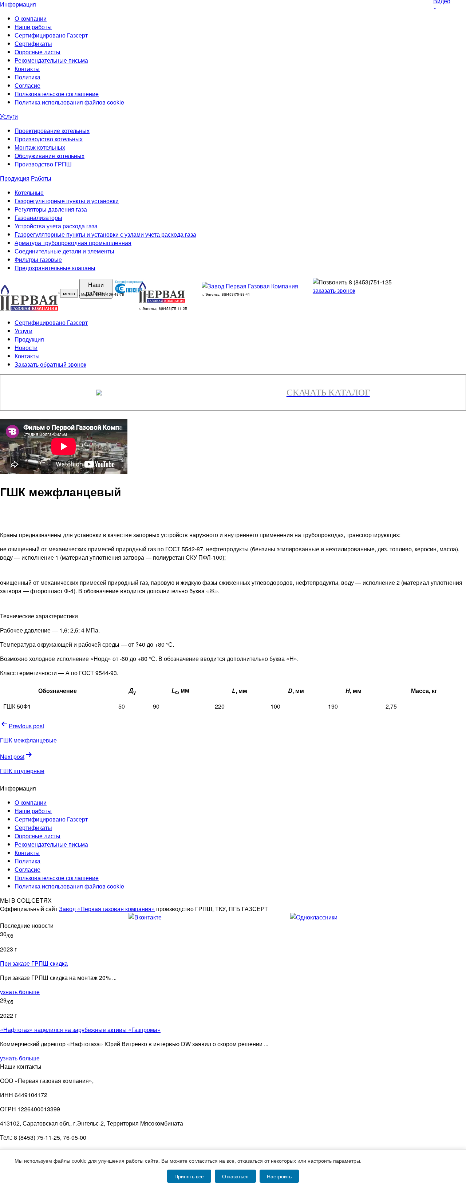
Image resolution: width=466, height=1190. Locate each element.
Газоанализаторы (38, 217)
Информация (18, 4)
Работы (41, 178)
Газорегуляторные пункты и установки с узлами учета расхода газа (105, 234)
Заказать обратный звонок (50, 364)
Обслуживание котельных (49, 155)
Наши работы (33, 27)
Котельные (29, 192)
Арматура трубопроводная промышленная (73, 243)
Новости (26, 347)
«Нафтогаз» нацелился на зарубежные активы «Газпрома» (80, 1029)
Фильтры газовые (38, 259)
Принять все (189, 1176)
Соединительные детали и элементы (64, 251)
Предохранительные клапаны (55, 268)
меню (69, 293)
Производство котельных (49, 139)
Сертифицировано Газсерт (51, 35)
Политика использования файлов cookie (69, 102)
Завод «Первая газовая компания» (107, 909)
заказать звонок (334, 290)
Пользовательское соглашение (57, 94)
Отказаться (235, 1176)
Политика (27, 77)
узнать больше (20, 992)
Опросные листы (37, 52)
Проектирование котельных (52, 130)
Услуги (9, 116)
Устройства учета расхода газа (56, 226)
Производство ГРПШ (43, 164)
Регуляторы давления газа (51, 209)
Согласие (27, 85)
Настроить (279, 1176)
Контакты (27, 68)
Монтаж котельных (40, 147)
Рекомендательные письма (51, 60)
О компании (31, 18)
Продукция (14, 178)
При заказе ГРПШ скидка (34, 963)
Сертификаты (33, 43)
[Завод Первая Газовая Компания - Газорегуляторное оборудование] (250, 286)
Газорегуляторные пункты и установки (67, 201)
